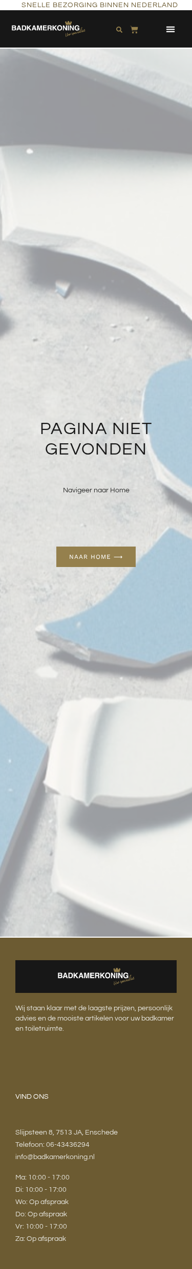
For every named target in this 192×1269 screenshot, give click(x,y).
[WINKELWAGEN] (134, 27)
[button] (170, 29)
